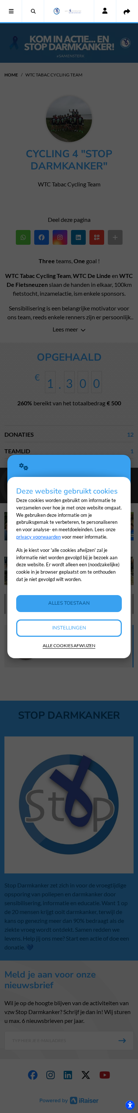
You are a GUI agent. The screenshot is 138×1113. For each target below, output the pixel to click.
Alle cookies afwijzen (69, 645)
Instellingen (69, 628)
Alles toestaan (69, 603)
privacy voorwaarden (38, 537)
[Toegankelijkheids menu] (129, 1104)
